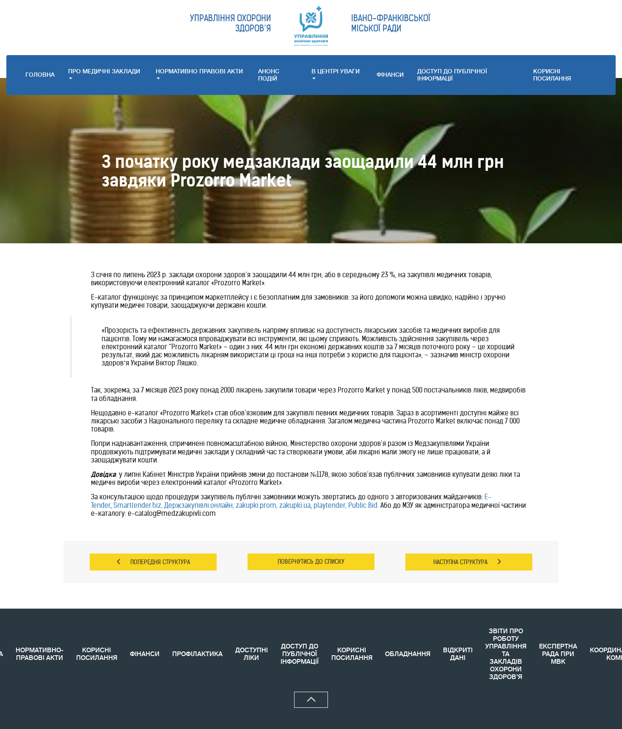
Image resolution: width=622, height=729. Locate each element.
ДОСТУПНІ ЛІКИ (251, 654)
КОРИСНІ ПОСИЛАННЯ (96, 654)
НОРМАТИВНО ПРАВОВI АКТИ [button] (199, 71)
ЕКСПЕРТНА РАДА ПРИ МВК (558, 654)
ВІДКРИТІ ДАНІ (458, 654)
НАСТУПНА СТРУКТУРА (460, 562)
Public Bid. (364, 505)
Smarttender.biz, (138, 505)
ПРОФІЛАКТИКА (197, 654)
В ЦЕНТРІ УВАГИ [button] (335, 71)
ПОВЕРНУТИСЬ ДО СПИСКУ (311, 561)
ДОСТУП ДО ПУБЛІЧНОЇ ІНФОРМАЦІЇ (452, 75)
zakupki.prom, (257, 505)
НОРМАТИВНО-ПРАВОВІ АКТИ (39, 654)
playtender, (330, 505)
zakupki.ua (295, 505)
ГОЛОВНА (40, 74)
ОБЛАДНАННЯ (407, 654)
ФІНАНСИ (390, 74)
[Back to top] (311, 700)
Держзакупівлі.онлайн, (199, 505)
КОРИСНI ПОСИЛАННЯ (552, 75)
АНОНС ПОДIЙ (268, 75)
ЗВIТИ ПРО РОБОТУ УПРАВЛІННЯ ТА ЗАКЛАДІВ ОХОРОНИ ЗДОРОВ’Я (505, 654)
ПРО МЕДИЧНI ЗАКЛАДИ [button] (104, 71)
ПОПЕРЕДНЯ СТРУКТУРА (160, 562)
